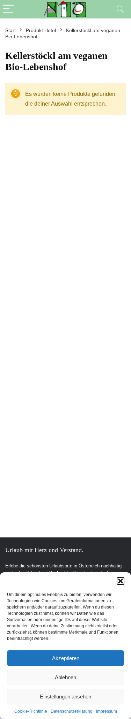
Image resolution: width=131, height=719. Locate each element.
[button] (120, 581)
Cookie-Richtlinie (30, 711)
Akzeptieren (65, 658)
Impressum (106, 711)
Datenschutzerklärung (72, 711)
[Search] (120, 9)
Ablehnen (65, 677)
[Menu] (8, 9)
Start (10, 30)
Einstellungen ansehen (65, 696)
